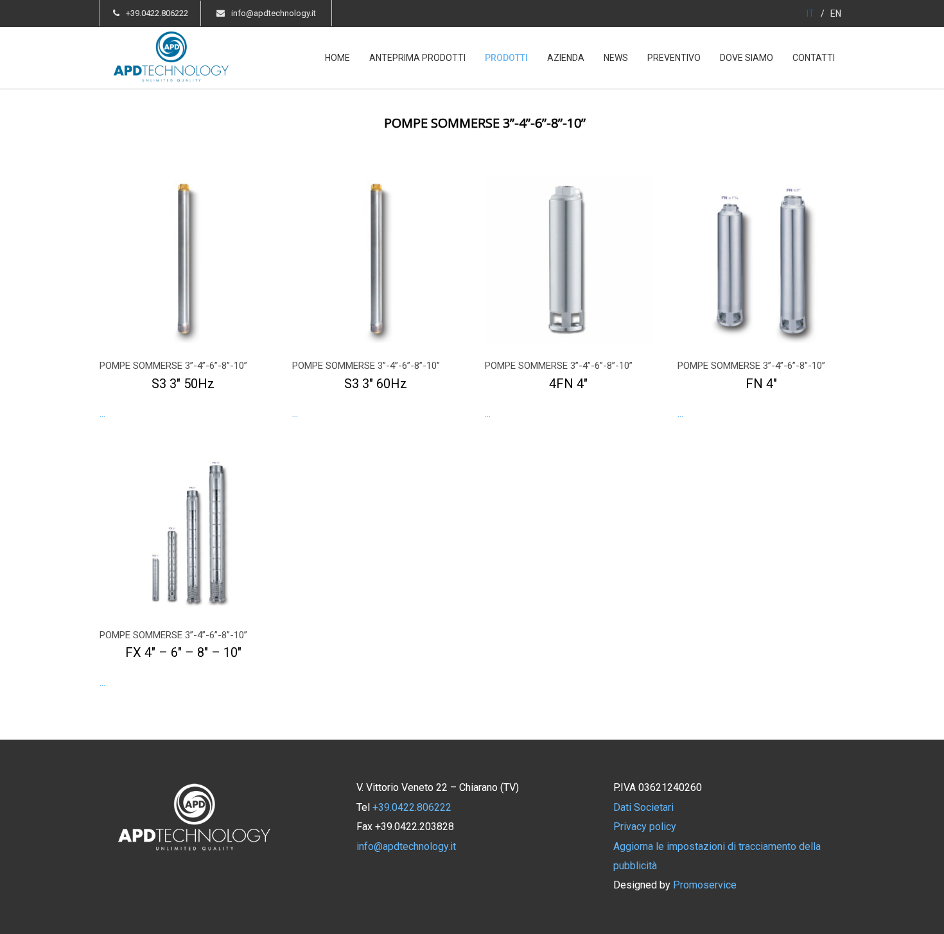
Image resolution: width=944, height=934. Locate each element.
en (835, 13)
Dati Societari (643, 807)
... (173, 389)
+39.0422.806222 (157, 13)
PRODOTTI (506, 58)
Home (337, 58)
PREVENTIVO (674, 58)
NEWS (616, 58)
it (810, 13)
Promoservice (705, 885)
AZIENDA (565, 58)
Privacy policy (644, 826)
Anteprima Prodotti (417, 58)
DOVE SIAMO (746, 58)
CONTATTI (813, 58)
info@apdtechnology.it (273, 13)
